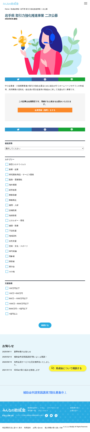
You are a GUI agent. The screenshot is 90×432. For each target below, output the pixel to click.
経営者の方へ (75, 407)
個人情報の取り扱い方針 (54, 427)
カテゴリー (9, 159)
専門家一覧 (32, 410)
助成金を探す (33, 407)
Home (7, 9)
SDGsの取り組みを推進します (27, 369)
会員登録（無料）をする (45, 110)
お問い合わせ (38, 427)
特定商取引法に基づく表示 (12, 427)
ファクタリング (53, 407)
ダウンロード (43, 410)
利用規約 (27, 427)
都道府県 (8, 143)
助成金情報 (15, 9)
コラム (42, 407)
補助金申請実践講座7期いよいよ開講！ (30, 356)
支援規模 (8, 283)
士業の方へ (74, 410)
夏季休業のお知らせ (22, 351)
